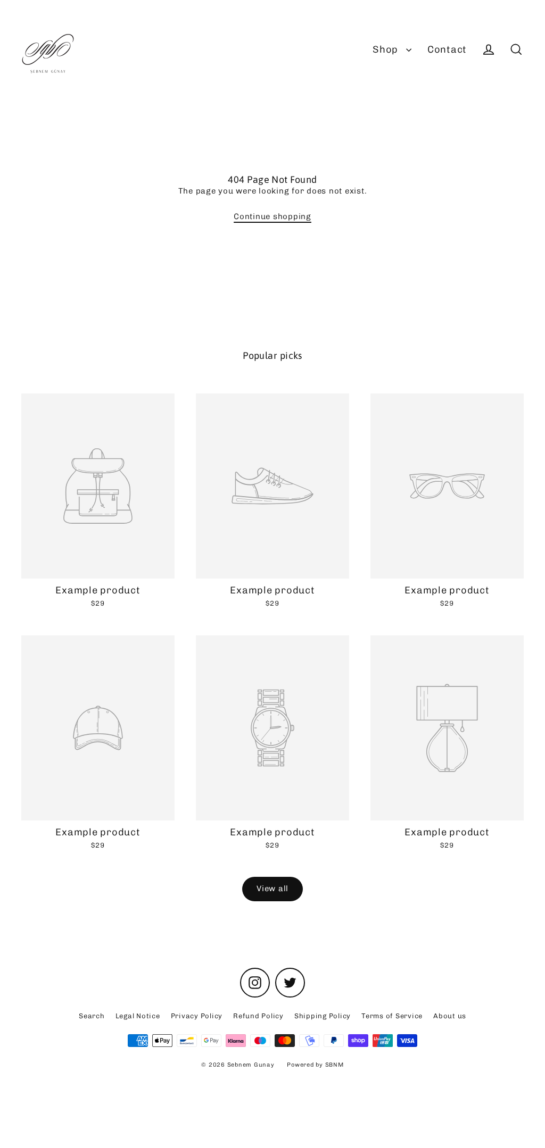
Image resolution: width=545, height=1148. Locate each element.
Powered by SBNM (315, 1064)
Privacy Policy (197, 1016)
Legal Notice (137, 1016)
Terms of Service (392, 1016)
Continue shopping (272, 216)
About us (449, 1016)
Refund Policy (258, 1016)
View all (272, 888)
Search (92, 1016)
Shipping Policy (322, 1016)
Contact (447, 49)
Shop (387, 49)
